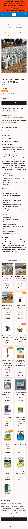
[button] (13, 14)
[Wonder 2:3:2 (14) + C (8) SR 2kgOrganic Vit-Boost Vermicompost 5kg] (21, 352)
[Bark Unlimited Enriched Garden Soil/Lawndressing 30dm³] (21, 462)
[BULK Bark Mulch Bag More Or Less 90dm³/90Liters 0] (14, 56)
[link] (14, 526)
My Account (19, 27)
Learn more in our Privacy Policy (9, 516)
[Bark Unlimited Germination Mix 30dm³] (7, 462)
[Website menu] (2, 14)
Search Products (8, 27)
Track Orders (8, 33)
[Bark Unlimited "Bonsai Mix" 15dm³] (21, 435)
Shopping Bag (8, 38)
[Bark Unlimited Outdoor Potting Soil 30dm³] (7, 385)
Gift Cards (19, 38)
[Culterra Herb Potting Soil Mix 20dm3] (21, 410)
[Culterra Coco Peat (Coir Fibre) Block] (21, 385)
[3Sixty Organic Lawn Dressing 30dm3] (7, 489)
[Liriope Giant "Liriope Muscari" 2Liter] (7, 328)
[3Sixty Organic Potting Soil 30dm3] (7, 410)
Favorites (19, 33)
